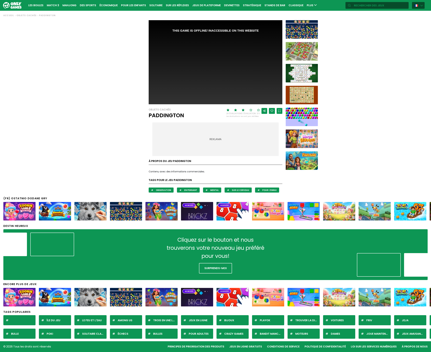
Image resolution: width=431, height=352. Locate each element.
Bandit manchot (272, 334)
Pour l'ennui (269, 190)
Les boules (35, 5)
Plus (310, 5)
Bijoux (229, 320)
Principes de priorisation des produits (196, 346)
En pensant (190, 190)
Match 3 (53, 5)
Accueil (8, 15)
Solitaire (155, 5)
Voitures (337, 320)
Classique (296, 5)
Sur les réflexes (177, 5)
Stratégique (252, 5)
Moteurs (301, 334)
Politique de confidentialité (325, 346)
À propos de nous (415, 346)
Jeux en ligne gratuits (245, 346)
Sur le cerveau (240, 190)
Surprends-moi (215, 268)
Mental (214, 190)
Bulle (15, 334)
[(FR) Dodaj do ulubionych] (272, 111)
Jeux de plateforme (206, 5)
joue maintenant (378, 334)
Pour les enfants (133, 5)
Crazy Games (233, 334)
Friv (369, 320)
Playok (265, 320)
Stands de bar (274, 5)
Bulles (157, 334)
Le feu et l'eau (92, 320)
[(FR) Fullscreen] (279, 111)
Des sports (88, 5)
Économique (109, 5)
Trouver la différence (307, 320)
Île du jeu (53, 320)
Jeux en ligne (198, 320)
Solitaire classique (94, 334)
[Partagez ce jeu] (264, 111)
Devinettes (232, 5)
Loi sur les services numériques (374, 346)
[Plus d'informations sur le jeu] (313, 35)
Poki (50, 334)
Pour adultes (199, 334)
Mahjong (69, 5)
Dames (335, 334)
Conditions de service (283, 346)
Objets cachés (26, 15)
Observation (163, 190)
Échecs (123, 334)
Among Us (125, 320)
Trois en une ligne (165, 320)
